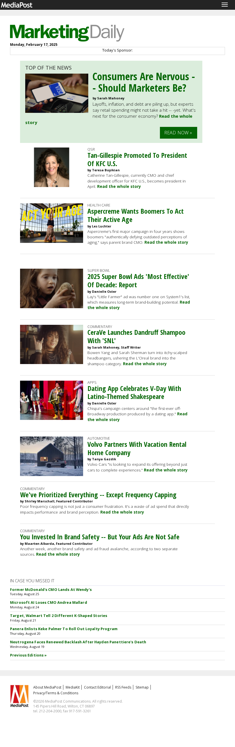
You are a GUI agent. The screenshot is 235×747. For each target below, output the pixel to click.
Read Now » (178, 132)
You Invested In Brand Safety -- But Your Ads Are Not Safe (99, 536)
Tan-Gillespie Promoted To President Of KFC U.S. (137, 159)
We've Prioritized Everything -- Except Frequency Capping (98, 494)
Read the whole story (119, 186)
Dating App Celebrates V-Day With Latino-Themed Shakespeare (134, 392)
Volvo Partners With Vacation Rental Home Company (136, 448)
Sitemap (142, 687)
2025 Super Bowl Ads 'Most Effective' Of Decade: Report (138, 280)
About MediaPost (47, 687)
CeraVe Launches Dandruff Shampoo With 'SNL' (136, 336)
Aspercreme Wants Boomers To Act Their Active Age (135, 215)
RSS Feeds (123, 687)
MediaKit (73, 687)
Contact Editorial (97, 687)
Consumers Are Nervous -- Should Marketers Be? (144, 82)
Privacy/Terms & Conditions (55, 693)
